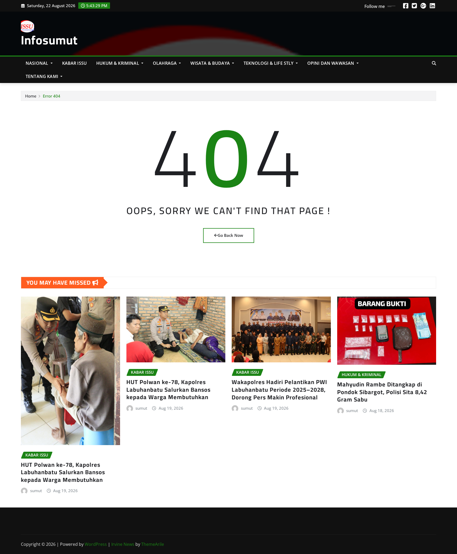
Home (30, 96)
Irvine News (122, 544)
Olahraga (165, 63)
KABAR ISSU (74, 63)
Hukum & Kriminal (118, 63)
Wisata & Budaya (210, 63)
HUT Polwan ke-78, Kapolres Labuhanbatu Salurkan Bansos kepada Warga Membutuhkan (63, 472)
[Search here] (434, 63)
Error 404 (51, 96)
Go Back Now (230, 235)
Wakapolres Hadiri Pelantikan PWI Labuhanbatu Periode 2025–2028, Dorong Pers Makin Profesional (279, 389)
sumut (36, 490)
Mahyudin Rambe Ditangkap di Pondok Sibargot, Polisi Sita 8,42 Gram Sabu (382, 392)
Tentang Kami (42, 76)
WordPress (96, 544)
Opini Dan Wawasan (331, 63)
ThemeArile (152, 544)
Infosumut (49, 40)
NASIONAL (37, 63)
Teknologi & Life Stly (269, 63)
